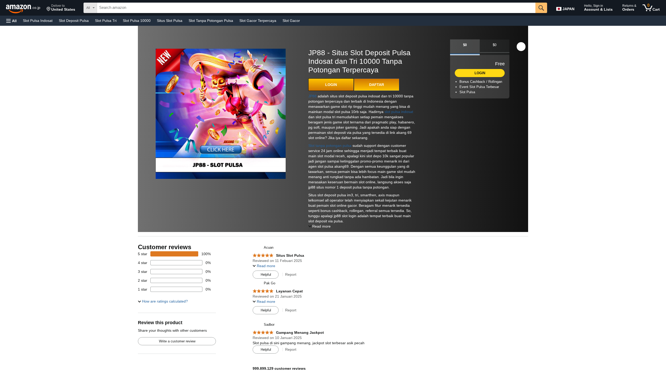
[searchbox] (316, 8)
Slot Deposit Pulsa (74, 20)
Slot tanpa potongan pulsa (329, 145)
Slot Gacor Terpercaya (257, 20)
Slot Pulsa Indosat (38, 20)
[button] (61, 7)
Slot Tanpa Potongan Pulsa (211, 20)
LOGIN (331, 85)
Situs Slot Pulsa (169, 20)
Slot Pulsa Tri (106, 20)
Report (290, 274)
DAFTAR (376, 85)
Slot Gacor (291, 20)
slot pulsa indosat (399, 112)
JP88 (312, 96)
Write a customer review (177, 341)
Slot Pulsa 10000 (137, 20)
